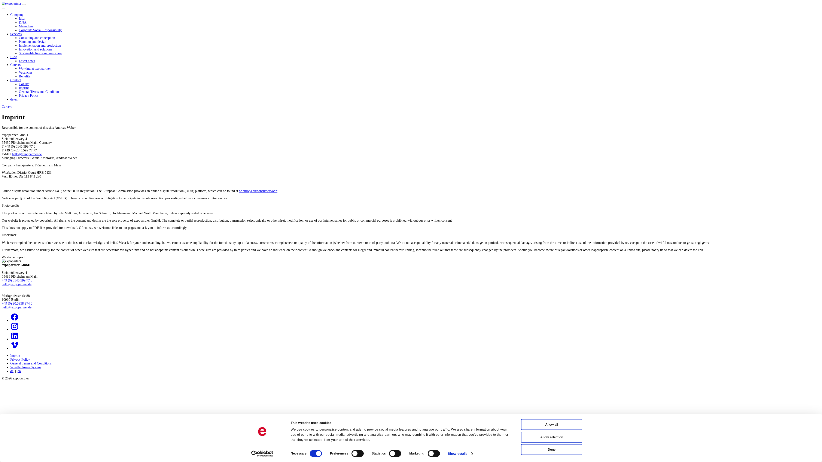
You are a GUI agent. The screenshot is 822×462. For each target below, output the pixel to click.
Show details (457, 453)
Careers (15, 65)
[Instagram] (14, 329)
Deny (551, 449)
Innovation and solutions (35, 49)
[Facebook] (14, 320)
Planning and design (32, 41)
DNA (23, 22)
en (16, 99)
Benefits (24, 76)
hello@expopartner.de (27, 154)
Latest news (27, 61)
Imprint (24, 88)
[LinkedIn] (14, 339)
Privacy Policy (29, 95)
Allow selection (551, 437)
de (11, 99)
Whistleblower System (25, 367)
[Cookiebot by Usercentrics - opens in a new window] (262, 453)
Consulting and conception (37, 38)
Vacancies (25, 72)
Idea (22, 18)
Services (16, 34)
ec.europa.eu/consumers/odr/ (258, 191)
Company (17, 14)
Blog (13, 57)
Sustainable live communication (40, 53)
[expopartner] (12, 3)
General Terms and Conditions (39, 91)
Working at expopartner (35, 68)
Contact (15, 80)
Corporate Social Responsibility (40, 30)
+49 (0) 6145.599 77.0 (17, 280)
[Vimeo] (14, 348)
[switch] (357, 453)
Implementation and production (40, 45)
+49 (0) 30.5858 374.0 (17, 303)
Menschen (26, 26)
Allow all (551, 424)
